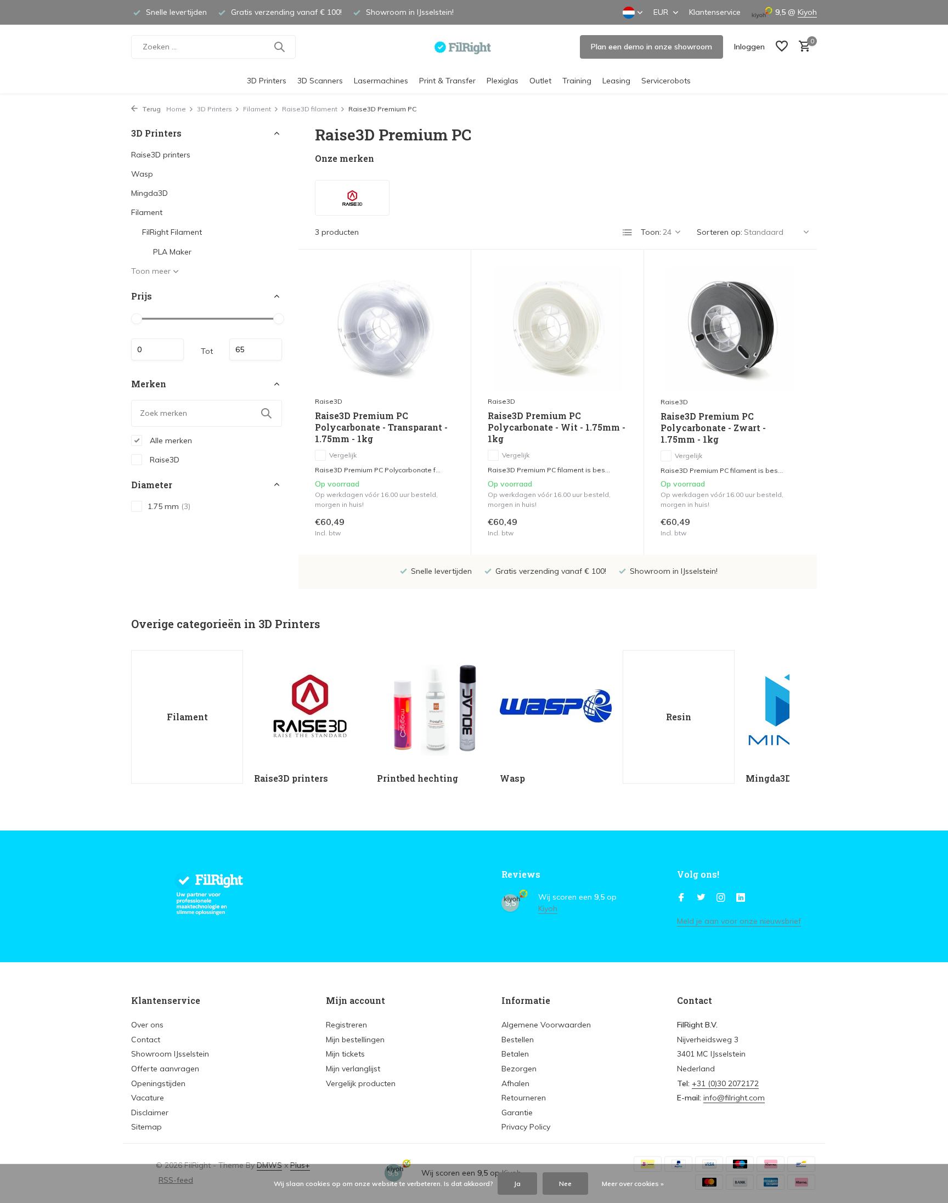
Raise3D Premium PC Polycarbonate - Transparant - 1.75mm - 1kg (381, 427)
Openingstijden (158, 1083)
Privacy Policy (525, 1127)
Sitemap (146, 1127)
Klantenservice (715, 12)
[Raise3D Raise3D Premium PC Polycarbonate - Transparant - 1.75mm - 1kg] (384, 328)
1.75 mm (169, 506)
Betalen (515, 1054)
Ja (517, 1183)
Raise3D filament (309, 109)
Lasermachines (381, 81)
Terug (150, 109)
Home (176, 109)
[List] (628, 233)
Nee (565, 1183)
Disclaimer (149, 1112)
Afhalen (515, 1083)
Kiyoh (807, 12)
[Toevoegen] (435, 526)
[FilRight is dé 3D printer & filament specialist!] (474, 47)
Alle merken (170, 440)
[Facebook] (681, 898)
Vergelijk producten (361, 1083)
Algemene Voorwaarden (546, 1025)
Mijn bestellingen (355, 1039)
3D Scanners (320, 81)
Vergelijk (343, 455)
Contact (145, 1039)
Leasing (616, 81)
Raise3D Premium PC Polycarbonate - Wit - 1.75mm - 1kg (556, 427)
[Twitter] (701, 898)
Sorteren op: (719, 232)
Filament (257, 109)
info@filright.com (734, 1098)
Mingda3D (149, 193)
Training (576, 81)
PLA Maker (172, 252)
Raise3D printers (160, 155)
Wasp (142, 174)
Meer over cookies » (633, 1183)
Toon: (651, 232)
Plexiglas (502, 81)
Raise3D (163, 459)
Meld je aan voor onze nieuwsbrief (739, 921)
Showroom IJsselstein (170, 1054)
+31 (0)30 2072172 (725, 1083)
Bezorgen (519, 1069)
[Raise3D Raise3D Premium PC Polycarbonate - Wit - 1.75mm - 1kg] (557, 328)
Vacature (147, 1098)
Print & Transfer (447, 81)
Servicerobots (666, 81)
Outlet (540, 81)
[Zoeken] (279, 46)
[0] (801, 47)
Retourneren (523, 1098)
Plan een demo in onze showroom (651, 47)
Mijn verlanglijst (353, 1069)
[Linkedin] (740, 898)
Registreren (346, 1025)
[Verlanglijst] (782, 47)
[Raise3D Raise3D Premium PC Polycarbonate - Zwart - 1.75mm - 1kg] (730, 328)
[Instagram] (720, 898)
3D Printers (266, 81)
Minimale (157, 349)
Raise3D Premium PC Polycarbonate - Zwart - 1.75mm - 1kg (713, 428)
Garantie (517, 1112)
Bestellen (517, 1039)
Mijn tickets (345, 1054)
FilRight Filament (172, 232)
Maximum (255, 349)
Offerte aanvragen (165, 1069)
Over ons (147, 1025)
